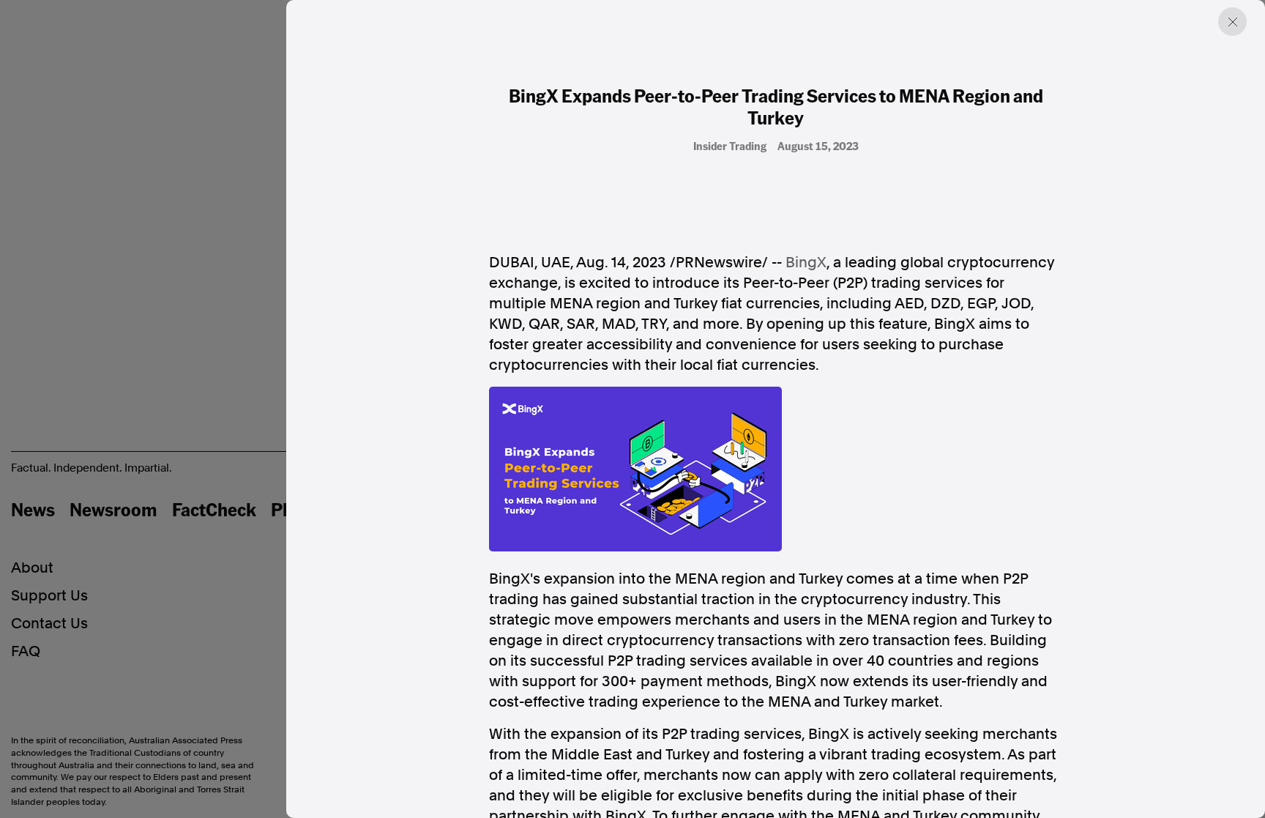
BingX (806, 262)
